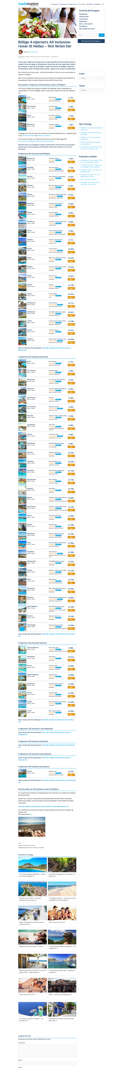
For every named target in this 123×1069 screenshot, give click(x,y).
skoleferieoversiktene (44, 135)
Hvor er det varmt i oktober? (88, 179)
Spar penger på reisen (87, 29)
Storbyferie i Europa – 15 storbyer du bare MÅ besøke (91, 170)
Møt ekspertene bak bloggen (90, 41)
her (31, 814)
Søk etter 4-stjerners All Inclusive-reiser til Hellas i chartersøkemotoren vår (43, 806)
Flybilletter (97, 4)
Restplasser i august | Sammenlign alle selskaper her (91, 128)
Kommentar (21, 1042)
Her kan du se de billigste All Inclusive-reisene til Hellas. (36, 141)
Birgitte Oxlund (34, 52)
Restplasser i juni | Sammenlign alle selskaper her (90, 138)
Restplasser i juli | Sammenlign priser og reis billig (91, 133)
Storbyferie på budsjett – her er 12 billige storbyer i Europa (90, 175)
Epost (20, 1067)
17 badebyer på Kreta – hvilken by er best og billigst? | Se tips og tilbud (91, 166)
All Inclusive (81, 4)
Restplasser (55, 4)
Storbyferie (89, 4)
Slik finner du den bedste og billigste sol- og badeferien (90, 143)
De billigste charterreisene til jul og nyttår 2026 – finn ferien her (90, 183)
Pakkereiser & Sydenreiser (68, 4)
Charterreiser (84, 16)
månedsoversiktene (28, 135)
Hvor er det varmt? (86, 24)
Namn (20, 1060)
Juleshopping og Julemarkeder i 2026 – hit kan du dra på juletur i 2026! (91, 148)
